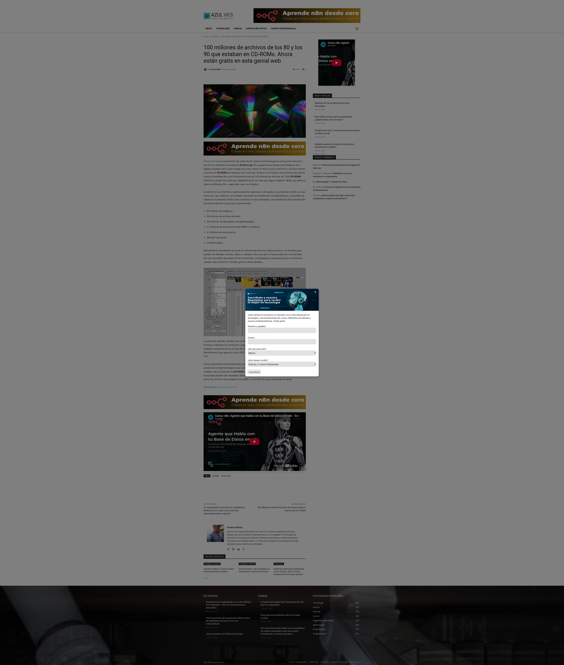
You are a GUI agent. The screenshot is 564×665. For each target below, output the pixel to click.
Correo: (251, 337)
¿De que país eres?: (257, 349)
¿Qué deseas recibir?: (258, 360)
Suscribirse (254, 372)
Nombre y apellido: (257, 326)
